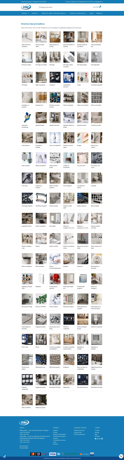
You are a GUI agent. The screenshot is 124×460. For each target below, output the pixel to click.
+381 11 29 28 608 (25, 432)
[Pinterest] (102, 438)
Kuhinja (34, 13)
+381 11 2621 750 (24, 434)
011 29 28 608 (42, 1)
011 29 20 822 (89, 1)
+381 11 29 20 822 (24, 440)
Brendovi (99, 13)
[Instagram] (97, 438)
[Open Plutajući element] (5, 456)
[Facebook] (95, 438)
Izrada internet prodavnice (73, 458)
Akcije (92, 13)
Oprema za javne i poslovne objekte (53, 13)
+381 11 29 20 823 (24, 442)
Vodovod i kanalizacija (77, 13)
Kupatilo (24, 13)
